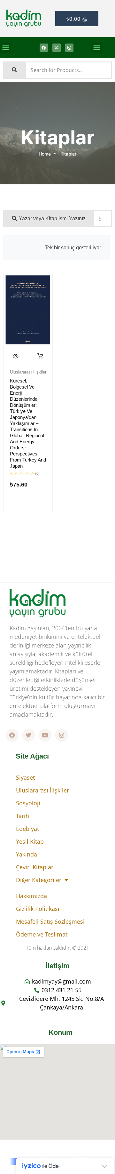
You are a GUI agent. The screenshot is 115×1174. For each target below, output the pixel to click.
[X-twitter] (56, 48)
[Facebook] (44, 48)
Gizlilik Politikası (37, 909)
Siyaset (25, 777)
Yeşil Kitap (30, 841)
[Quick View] (16, 356)
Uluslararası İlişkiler (42, 790)
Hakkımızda (31, 896)
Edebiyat (27, 828)
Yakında (26, 854)
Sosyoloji (28, 803)
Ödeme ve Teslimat (41, 934)
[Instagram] (69, 48)
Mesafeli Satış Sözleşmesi (50, 921)
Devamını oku (40, 356)
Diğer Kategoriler (38, 880)
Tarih (22, 816)
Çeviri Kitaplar (34, 867)
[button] (6, 47)
